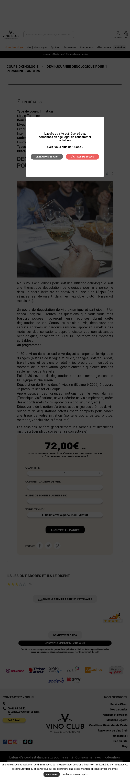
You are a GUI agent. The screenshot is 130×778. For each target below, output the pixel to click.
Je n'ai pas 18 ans (47, 156)
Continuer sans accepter (75, 774)
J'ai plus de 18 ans (82, 156)
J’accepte (51, 774)
